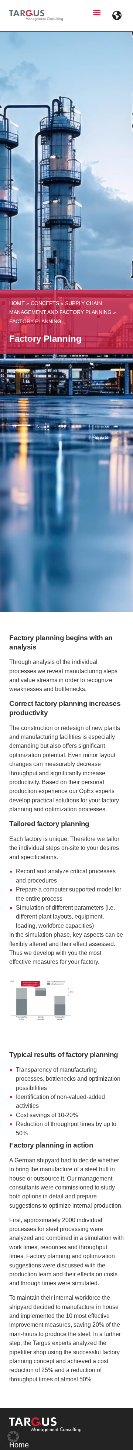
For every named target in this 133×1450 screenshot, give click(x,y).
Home (17, 303)
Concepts (45, 303)
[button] (97, 12)
